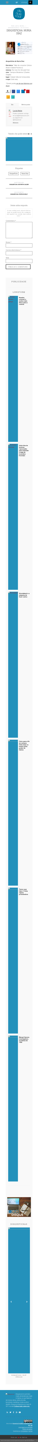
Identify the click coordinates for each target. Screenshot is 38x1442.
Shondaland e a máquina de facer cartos (24, 595)
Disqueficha (14, 173)
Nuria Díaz (25, 173)
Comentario (11, 221)
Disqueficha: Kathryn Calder (19, 183)
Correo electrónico (13, 250)
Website (15, 122)
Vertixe (30, 1431)
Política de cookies (27, 1429)
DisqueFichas (13, 27)
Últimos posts (25, 104)
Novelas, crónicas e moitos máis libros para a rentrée (23, 301)
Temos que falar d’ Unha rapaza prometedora (23, 892)
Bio (12, 104)
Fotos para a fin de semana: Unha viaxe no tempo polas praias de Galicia (24, 746)
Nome (8, 242)
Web (7, 258)
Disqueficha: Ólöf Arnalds (19, 1376)
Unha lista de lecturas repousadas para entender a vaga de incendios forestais (24, 451)
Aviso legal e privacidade (25, 1427)
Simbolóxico (24, 1431)
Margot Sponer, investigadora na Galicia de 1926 (24, 1039)
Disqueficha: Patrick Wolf (19, 193)
